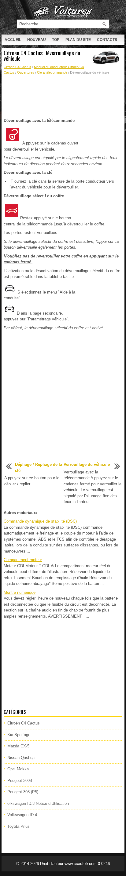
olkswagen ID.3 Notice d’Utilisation (38, 803)
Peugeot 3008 (19, 780)
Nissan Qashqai (21, 757)
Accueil (13, 40)
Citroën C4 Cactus (17, 67)
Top (55, 40)
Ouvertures (25, 72)
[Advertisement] (63, 96)
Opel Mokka (18, 769)
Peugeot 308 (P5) (22, 792)
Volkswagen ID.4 (22, 814)
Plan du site (78, 40)
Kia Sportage (18, 734)
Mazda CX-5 (18, 746)
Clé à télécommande (52, 72)
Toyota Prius (18, 826)
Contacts (107, 40)
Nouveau (36, 40)
